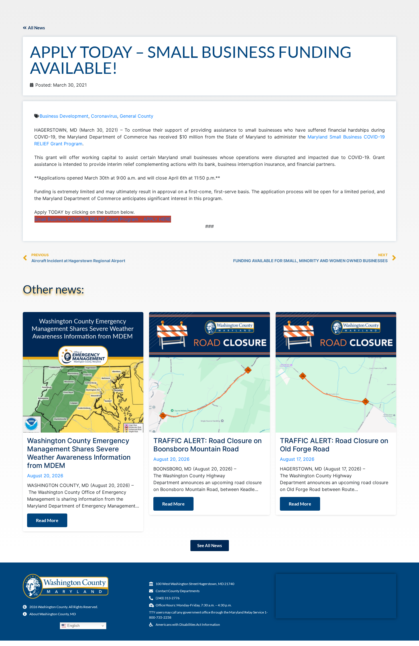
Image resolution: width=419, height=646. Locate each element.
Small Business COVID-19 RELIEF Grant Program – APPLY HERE (102, 219)
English (73, 625)
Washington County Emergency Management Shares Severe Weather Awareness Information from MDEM (79, 453)
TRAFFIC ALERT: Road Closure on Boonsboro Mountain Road (207, 445)
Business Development (64, 116)
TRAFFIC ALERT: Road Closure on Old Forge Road (334, 445)
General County (136, 116)
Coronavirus (104, 116)
